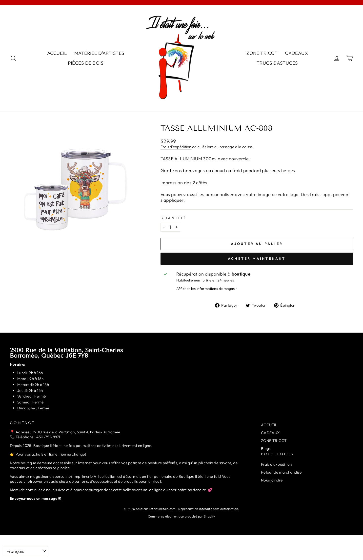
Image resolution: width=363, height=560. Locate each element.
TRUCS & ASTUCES (277, 63)
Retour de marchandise (281, 472)
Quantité (174, 218)
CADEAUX (296, 53)
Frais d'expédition (176, 146)
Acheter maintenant (257, 258)
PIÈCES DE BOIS (86, 63)
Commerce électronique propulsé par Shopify (181, 516)
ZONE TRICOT (262, 53)
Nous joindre (271, 480)
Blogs (266, 448)
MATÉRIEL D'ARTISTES (99, 53)
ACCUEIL (57, 53)
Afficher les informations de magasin (207, 288)
